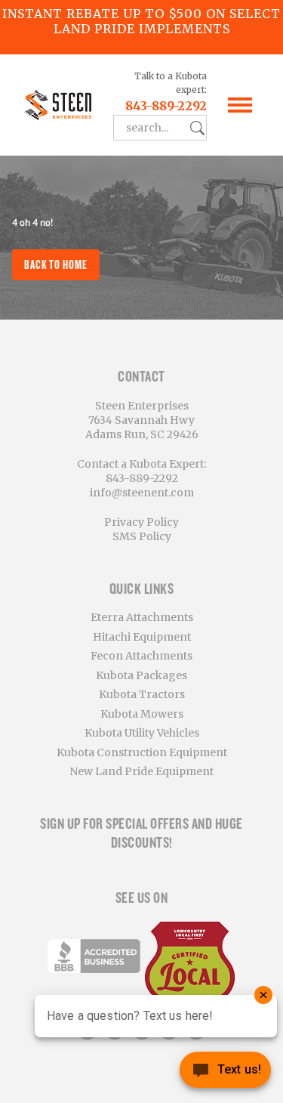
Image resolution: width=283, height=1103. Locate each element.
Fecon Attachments (141, 656)
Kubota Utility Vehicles (142, 733)
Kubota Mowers (141, 714)
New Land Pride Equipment (141, 771)
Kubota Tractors (142, 694)
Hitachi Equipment (142, 637)
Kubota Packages (141, 675)
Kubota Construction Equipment (142, 752)
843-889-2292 (166, 105)
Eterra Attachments (142, 617)
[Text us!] (225, 1073)
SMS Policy (141, 536)
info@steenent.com (142, 492)
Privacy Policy (141, 522)
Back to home (56, 265)
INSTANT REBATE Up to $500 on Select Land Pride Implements (141, 21)
